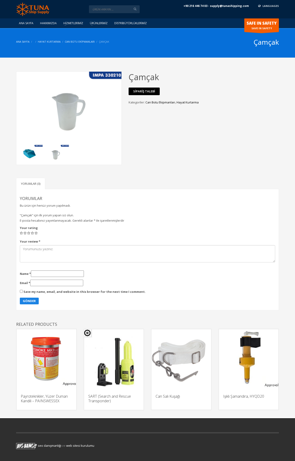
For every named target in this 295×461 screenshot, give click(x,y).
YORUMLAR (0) (30, 184)
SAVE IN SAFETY (262, 25)
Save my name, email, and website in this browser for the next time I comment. (85, 292)
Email (25, 283)
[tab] (30, 183)
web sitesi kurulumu (80, 446)
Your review (30, 241)
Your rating (29, 228)
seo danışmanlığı (49, 446)
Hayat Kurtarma (49, 41)
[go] (135, 9)
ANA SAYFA (23, 41)
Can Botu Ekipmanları (80, 41)
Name (25, 274)
